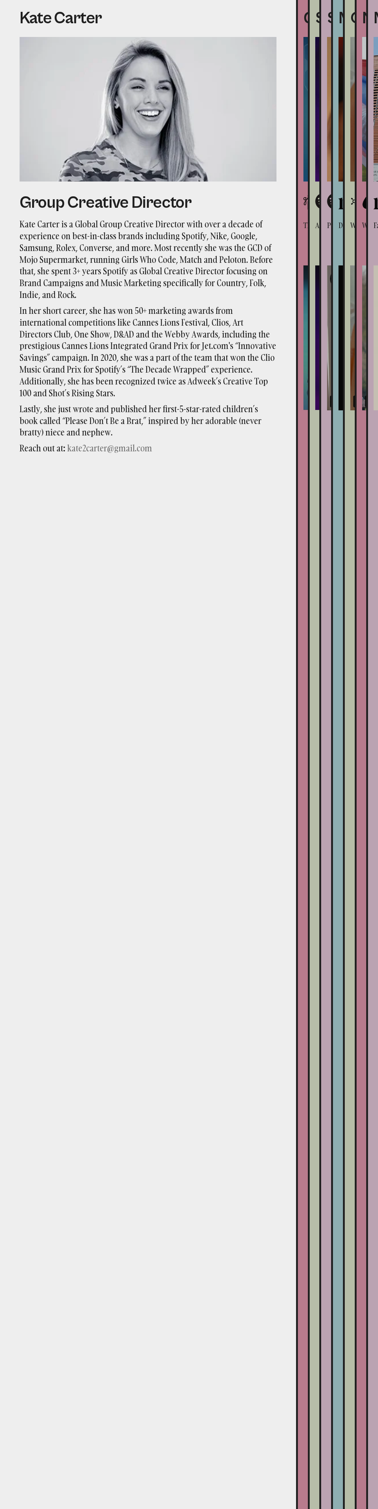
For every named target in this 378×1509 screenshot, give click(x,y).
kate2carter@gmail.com (109, 448)
